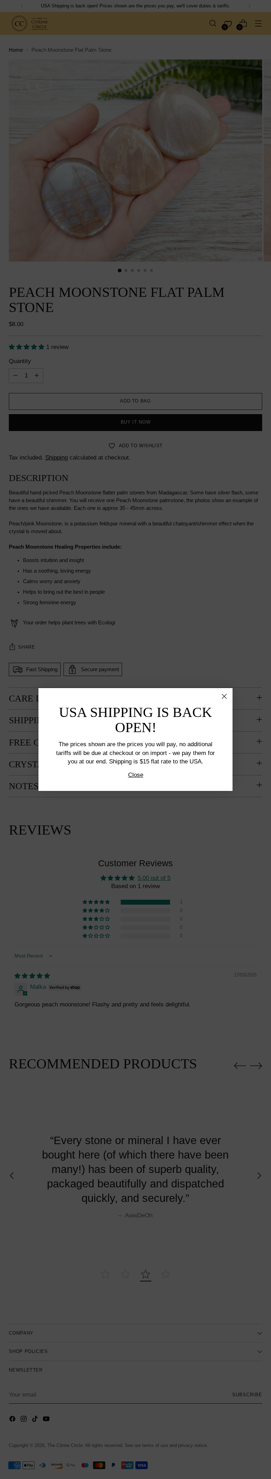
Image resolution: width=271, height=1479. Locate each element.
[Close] (224, 696)
